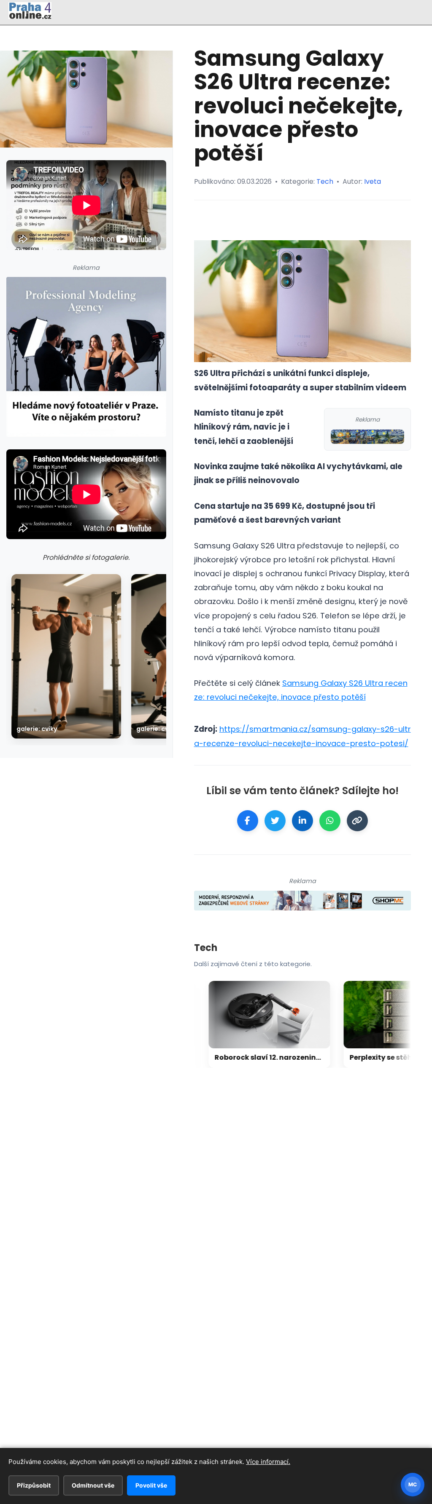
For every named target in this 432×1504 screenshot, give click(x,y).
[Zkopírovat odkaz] (357, 820)
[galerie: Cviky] (66, 656)
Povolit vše (151, 1485)
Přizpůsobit (34, 1485)
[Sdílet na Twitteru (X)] (275, 820)
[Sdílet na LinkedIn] (302, 820)
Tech (324, 181)
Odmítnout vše (93, 1485)
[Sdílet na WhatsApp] (329, 820)
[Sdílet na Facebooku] (247, 820)
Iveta (372, 181)
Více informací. (268, 1462)
